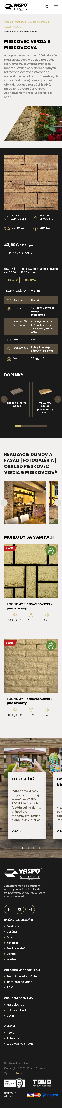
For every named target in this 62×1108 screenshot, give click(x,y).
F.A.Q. (10, 987)
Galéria (12, 932)
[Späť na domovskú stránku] (25, 874)
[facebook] (8, 909)
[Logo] (16, 7)
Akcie (10, 1033)
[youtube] (19, 909)
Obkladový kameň (37, 22)
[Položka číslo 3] (33, 848)
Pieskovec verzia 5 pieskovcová (20, 31)
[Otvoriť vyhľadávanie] (47, 7)
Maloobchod (15, 1005)
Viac (15, 831)
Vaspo (7, 22)
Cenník (11, 954)
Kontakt (12, 959)
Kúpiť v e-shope (19, 253)
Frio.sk (20, 1073)
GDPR (10, 1016)
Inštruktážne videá (19, 982)
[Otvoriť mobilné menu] (55, 7)
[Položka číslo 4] (39, 848)
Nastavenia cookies (16, 1063)
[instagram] (30, 909)
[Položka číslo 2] (28, 848)
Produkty (19, 22)
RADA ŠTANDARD (12, 26)
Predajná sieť (16, 948)
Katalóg (12, 943)
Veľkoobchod (16, 1010)
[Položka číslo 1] (22, 848)
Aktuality (13, 1038)
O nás (11, 937)
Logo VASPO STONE (20, 1044)
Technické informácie (22, 976)
